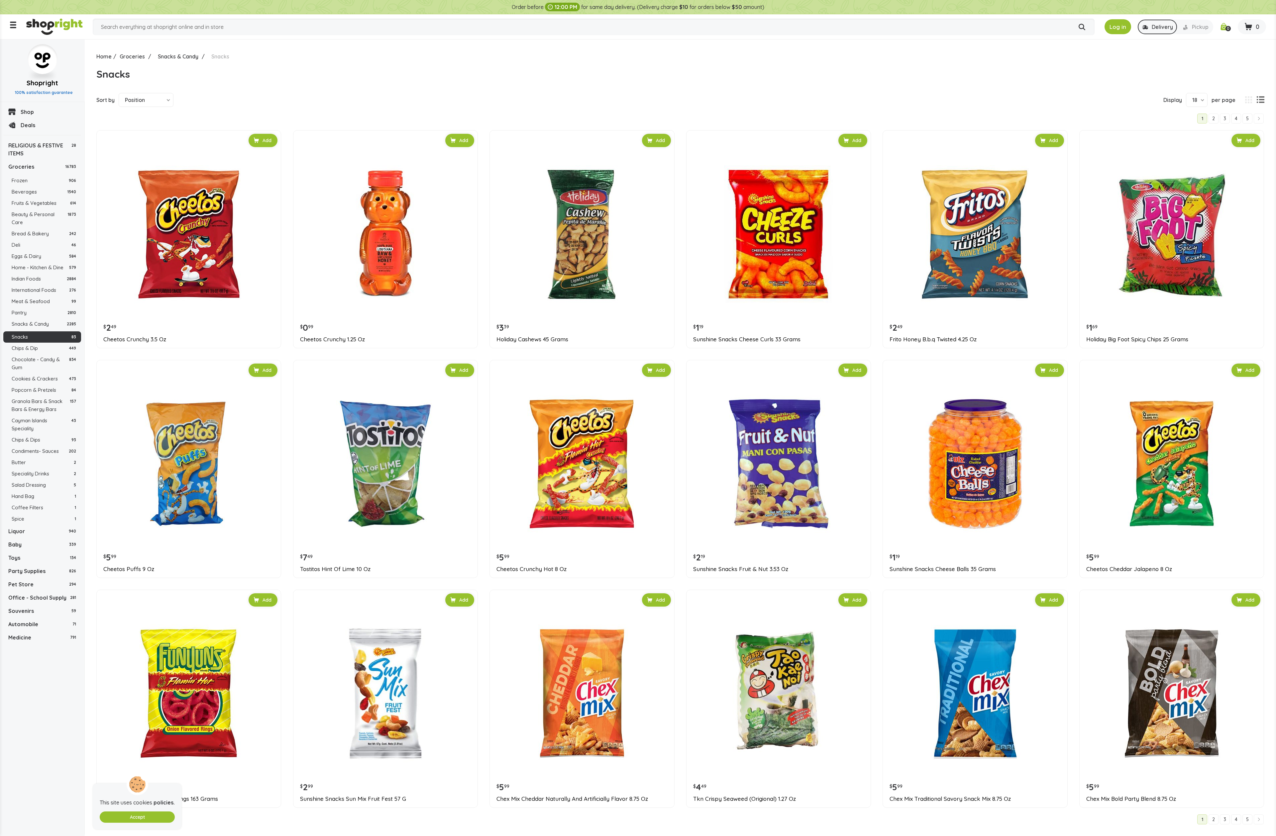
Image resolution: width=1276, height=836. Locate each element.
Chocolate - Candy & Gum (44, 363)
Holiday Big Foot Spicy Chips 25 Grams (1137, 339)
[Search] (1082, 27)
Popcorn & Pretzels (44, 390)
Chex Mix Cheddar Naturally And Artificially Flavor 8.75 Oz (572, 798)
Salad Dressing (44, 485)
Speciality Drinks (44, 473)
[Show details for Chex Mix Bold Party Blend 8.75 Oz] (1171, 693)
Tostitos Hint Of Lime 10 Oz (335, 569)
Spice (44, 519)
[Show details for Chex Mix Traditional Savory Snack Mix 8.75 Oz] (975, 693)
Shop (27, 112)
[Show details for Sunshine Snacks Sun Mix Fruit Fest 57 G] (385, 693)
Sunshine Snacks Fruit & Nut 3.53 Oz (740, 569)
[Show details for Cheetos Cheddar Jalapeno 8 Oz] (1171, 463)
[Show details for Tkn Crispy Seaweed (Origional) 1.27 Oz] (778, 693)
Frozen (44, 180)
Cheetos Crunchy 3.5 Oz (134, 339)
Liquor (42, 531)
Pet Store (42, 584)
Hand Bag (44, 496)
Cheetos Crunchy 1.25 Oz (332, 339)
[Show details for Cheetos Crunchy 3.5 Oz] (188, 234)
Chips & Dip (44, 348)
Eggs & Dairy (44, 256)
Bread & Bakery (44, 233)
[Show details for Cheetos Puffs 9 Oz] (188, 463)
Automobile (42, 624)
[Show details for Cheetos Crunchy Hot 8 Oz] (582, 463)
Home (104, 56)
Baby (42, 544)
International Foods (44, 290)
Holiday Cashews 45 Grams (532, 339)
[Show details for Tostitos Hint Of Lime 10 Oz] (385, 463)
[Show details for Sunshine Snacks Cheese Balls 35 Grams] (975, 463)
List (1260, 100)
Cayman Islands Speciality (44, 424)
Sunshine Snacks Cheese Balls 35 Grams (943, 569)
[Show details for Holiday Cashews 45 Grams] (582, 234)
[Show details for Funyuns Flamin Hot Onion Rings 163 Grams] (188, 693)
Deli (44, 245)
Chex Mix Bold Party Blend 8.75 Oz (1131, 798)
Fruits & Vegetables (44, 203)
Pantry (44, 312)
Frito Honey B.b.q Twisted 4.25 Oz (933, 339)
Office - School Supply (42, 597)
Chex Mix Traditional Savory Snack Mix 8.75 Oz (950, 798)
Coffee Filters (44, 507)
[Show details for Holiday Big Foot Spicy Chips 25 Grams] (1171, 234)
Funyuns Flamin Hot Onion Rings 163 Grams (160, 798)
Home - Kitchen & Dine (44, 267)
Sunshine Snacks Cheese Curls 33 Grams (746, 339)
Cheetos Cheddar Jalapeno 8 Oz (1129, 569)
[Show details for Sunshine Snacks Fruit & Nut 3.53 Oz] (778, 463)
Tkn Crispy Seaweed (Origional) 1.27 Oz (744, 798)
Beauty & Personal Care (44, 218)
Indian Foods (44, 279)
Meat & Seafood (44, 301)
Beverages (44, 192)
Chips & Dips (44, 440)
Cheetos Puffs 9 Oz (128, 569)
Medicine (42, 637)
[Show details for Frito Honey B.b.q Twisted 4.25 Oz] (975, 234)
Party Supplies (42, 571)
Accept (137, 817)
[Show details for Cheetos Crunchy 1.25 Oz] (385, 234)
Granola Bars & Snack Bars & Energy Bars (44, 405)
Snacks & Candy (44, 324)
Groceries (42, 166)
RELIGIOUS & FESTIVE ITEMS (42, 149)
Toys (42, 557)
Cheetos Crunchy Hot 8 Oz (531, 569)
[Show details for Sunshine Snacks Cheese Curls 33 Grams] (778, 234)
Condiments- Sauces (44, 451)
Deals (28, 125)
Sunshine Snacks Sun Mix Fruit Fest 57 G (353, 798)
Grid (1248, 100)
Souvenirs (42, 611)
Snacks (44, 337)
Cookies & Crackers (44, 379)
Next (1259, 119)
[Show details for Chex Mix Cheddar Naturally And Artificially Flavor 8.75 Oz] (582, 693)
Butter (44, 462)
